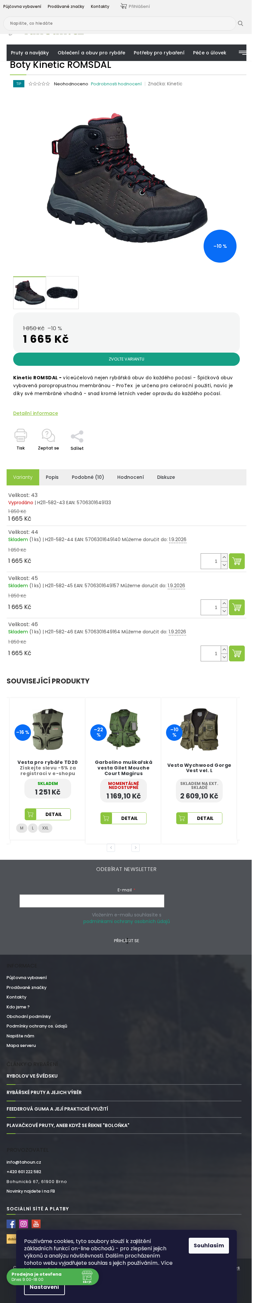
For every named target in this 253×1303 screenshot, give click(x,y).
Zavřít (80, 427)
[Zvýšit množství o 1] (224, 557)
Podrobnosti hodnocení (116, 84)
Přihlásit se (126, 940)
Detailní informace (35, 413)
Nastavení (44, 1287)
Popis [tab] (52, 477)
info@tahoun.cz (24, 1162)
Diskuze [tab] (166, 477)
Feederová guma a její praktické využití (57, 1109)
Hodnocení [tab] (130, 477)
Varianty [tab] (23, 477)
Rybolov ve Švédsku (32, 1076)
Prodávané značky (26, 987)
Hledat (245, 23)
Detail (53, 818)
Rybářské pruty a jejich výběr (44, 1092)
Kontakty (16, 997)
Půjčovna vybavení (27, 977)
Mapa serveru (21, 1045)
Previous (112, 847)
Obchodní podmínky (29, 1016)
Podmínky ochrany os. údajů (37, 1026)
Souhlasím (209, 1245)
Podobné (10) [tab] (88, 477)
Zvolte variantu (126, 359)
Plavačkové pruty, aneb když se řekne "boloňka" (68, 1125)
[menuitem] (30, 53)
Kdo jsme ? (18, 1007)
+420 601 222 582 (24, 1171)
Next (137, 847)
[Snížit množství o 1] (224, 565)
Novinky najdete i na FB (31, 1191)
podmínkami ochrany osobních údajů (126, 921)
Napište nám (20, 1036)
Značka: (165, 83)
